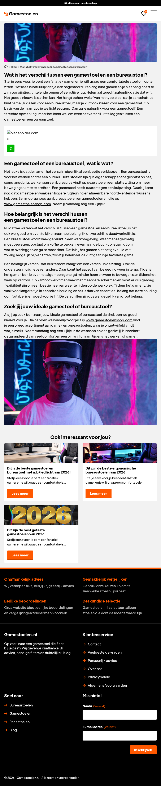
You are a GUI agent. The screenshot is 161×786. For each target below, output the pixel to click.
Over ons (95, 668)
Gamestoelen (20, 713)
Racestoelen (19, 722)
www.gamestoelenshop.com (27, 204)
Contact (94, 644)
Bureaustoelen (21, 705)
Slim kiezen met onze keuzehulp (80, 3)
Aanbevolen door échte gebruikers (117, 3)
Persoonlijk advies (102, 660)
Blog (14, 66)
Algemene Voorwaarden (107, 685)
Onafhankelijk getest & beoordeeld (44, 3)
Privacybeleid (99, 677)
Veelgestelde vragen (105, 652)
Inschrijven (143, 750)
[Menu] (154, 13)
